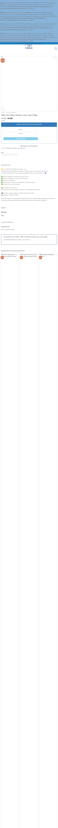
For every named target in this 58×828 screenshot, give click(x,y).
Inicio (2, 112)
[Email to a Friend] (10, 154)
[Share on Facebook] (5, 154)
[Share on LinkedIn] (16, 154)
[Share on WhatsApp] (2, 154)
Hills (2, 152)
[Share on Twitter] (8, 154)
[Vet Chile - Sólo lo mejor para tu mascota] (29, 48)
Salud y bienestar (11, 112)
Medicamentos (9, 148)
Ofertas (15, 148)
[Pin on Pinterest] (13, 154)
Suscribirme (20, 138)
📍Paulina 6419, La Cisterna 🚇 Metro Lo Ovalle (29, 43)
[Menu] (2, 49)
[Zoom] (3, 109)
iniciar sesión (10, 239)
